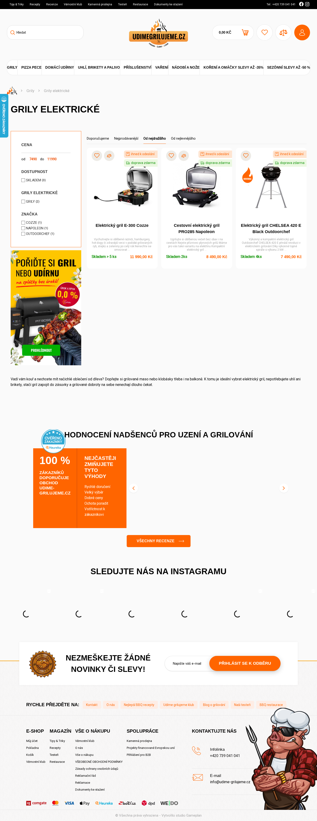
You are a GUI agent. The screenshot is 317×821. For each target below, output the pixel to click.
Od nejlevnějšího (183, 138)
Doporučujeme (98, 138)
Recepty (35, 4)
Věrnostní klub (73, 4)
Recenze (52, 4)
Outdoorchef (38, 234)
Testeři (122, 4)
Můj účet (32, 741)
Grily (30, 90)
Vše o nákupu (84, 755)
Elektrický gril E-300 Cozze (122, 225)
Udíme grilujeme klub (178, 705)
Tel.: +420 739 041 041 (281, 4)
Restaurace (140, 4)
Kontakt (91, 705)
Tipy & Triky (17, 4)
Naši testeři (242, 705)
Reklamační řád (85, 775)
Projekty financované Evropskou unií (151, 748)
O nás (111, 705)
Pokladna (32, 748)
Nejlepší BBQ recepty (139, 705)
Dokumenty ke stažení (168, 4)
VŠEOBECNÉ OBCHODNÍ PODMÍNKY (99, 761)
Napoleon (34, 228)
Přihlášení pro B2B (139, 755)
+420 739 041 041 (225, 756)
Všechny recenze (156, 541)
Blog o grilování (214, 705)
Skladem (33, 180)
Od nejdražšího (154, 138)
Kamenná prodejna (100, 4)
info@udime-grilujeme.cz (230, 782)
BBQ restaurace (271, 705)
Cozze (31, 223)
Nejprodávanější (126, 138)
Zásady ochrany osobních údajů (96, 768)
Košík (30, 755)
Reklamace (82, 782)
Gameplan (194, 815)
